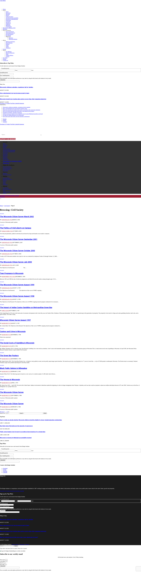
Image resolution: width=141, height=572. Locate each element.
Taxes (7, 11)
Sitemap (27, 544)
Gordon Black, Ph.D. (7, 219)
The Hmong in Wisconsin (10, 380)
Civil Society (9, 26)
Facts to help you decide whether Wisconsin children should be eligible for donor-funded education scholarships (31, 420)
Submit (15, 545)
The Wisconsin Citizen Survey (12, 392)
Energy (7, 15)
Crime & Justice (9, 16)
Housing (8, 14)
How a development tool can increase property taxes (14, 93)
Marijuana (8, 25)
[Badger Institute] (17, 130)
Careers (7, 56)
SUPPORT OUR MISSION (8, 139)
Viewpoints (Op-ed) (10, 32)
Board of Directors (10, 52)
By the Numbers (9, 34)
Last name (2, 561)
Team (7, 54)
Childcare (8, 24)
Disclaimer (22, 544)
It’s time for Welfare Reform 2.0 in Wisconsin (13, 115)
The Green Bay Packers (9, 356)
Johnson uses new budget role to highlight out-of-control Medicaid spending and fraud (23, 113)
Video (7, 45)
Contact (5, 121)
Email (1, 562)
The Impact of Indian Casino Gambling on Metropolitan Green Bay (26, 307)
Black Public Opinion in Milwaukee (13, 368)
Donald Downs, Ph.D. (7, 231)
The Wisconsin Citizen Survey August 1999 (17, 285)
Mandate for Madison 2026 (9, 27)
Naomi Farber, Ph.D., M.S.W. (9, 276)
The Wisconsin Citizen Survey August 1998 (17, 296)
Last (32, 70)
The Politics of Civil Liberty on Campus (15, 228)
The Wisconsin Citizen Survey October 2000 (17, 251)
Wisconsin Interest (13, 39)
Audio (7, 46)
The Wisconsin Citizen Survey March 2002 (17, 217)
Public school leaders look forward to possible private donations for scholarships (22, 431)
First (16, 70)
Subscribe (3, 79)
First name (2, 559)
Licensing (8, 21)
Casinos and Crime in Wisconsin (13, 331)
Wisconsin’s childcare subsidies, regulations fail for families (16, 87)
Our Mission (9, 51)
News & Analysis (10, 31)
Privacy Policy (15, 544)
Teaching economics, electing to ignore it (12, 112)
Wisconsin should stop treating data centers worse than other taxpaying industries (23, 99)
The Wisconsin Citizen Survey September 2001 (18, 239)
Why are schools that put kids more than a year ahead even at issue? (18, 111)
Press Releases (9, 42)
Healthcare (8, 22)
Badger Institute (6, 323)
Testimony (8, 47)
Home (4, 9)
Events (4, 49)
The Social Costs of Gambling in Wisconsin (17, 343)
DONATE (2, 197)
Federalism (8, 20)
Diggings (11, 37)
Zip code (2, 564)
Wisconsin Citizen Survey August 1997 (15, 320)
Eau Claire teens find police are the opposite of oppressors (16, 116)
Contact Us (5, 60)
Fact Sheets (8, 35)
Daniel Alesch (5, 310)
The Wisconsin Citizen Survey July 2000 (16, 262)
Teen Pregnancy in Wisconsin (11, 273)
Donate (4, 59)
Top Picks (5, 57)
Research (5, 29)
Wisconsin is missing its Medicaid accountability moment (16, 437)
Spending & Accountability (12, 17)
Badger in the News (10, 41)
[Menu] (0, 198)
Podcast (7, 44)
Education (8, 13)
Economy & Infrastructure (12, 19)
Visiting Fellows (9, 55)
